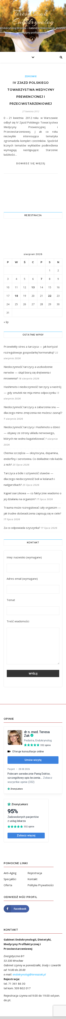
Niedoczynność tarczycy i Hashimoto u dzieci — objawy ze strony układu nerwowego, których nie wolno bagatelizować (32, 432)
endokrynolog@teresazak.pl (29, 974)
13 (33, 287)
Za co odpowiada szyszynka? (22, 528)
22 (49, 295)
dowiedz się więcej (30, 163)
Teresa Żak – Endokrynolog (33, 17)
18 (16, 295)
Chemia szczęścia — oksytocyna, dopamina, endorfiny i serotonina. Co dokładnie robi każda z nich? (33, 458)
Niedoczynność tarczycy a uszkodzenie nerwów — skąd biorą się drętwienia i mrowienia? (28, 372)
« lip (6, 322)
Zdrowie (31, 76)
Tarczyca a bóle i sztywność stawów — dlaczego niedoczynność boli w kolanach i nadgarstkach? (29, 479)
